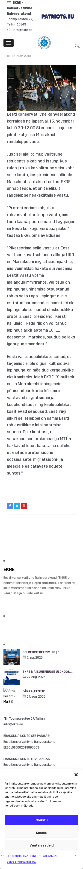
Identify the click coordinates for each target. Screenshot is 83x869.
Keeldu (41, 833)
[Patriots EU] (57, 16)
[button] (76, 774)
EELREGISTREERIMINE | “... (42, 652)
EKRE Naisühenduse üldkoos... (48, 672)
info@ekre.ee (23, 30)
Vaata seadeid (42, 845)
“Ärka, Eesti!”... (35, 691)
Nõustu (42, 820)
